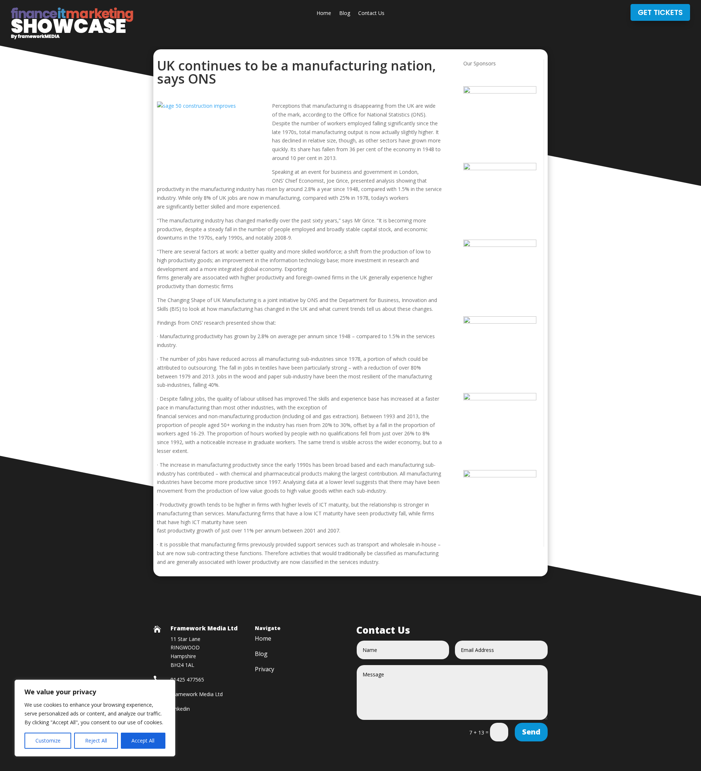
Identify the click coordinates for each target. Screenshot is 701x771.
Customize (48, 740)
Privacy (264, 670)
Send (531, 732)
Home (324, 13)
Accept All (142, 740)
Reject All (96, 740)
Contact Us (371, 13)
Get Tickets (660, 12)
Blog (344, 13)
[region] (95, 718)
